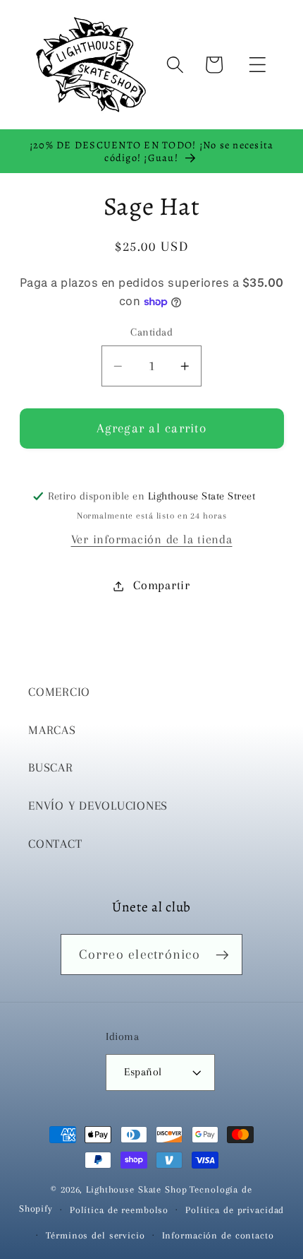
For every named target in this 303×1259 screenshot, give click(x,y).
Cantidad (151, 332)
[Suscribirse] (222, 954)
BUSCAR (50, 767)
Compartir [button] (161, 585)
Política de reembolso (119, 1210)
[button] (257, 64)
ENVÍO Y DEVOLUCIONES (98, 805)
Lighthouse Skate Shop (136, 1189)
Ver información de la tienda (152, 539)
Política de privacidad (234, 1210)
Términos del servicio (95, 1235)
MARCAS (52, 730)
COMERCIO (59, 692)
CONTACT (55, 844)
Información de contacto (218, 1235)
